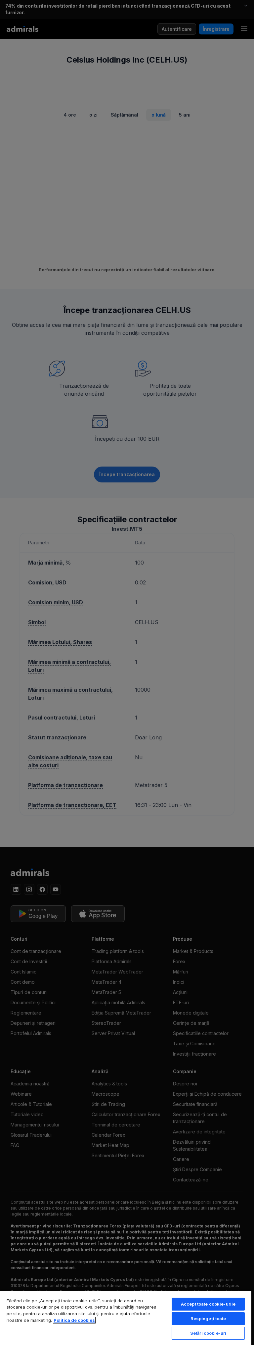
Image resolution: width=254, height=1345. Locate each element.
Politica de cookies (74, 1320)
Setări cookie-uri (208, 1333)
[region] (125, 1317)
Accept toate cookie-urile (208, 1304)
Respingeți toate (208, 1318)
